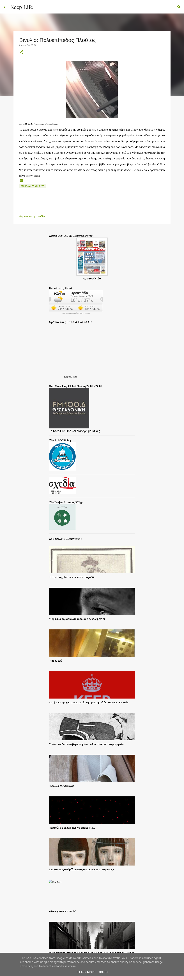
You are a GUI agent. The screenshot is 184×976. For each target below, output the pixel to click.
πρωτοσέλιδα (92, 278)
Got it (103, 972)
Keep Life (21, 7)
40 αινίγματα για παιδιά (62, 911)
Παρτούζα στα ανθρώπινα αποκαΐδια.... (72, 827)
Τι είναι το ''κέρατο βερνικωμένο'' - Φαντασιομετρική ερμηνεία (86, 744)
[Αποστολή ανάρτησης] (21, 182)
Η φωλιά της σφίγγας (61, 786)
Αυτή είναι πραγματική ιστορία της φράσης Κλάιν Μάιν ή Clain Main (88, 702)
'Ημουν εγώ (55, 660)
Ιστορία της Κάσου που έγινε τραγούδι (72, 577)
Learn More (86, 972)
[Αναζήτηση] (38, 7)
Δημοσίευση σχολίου (32, 216)
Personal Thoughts (32, 186)
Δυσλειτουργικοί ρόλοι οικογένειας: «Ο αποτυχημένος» (81, 869)
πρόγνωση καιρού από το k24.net (76, 313)
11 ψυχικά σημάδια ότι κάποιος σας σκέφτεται (77, 619)
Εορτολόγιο (70, 376)
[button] (21, 52)
